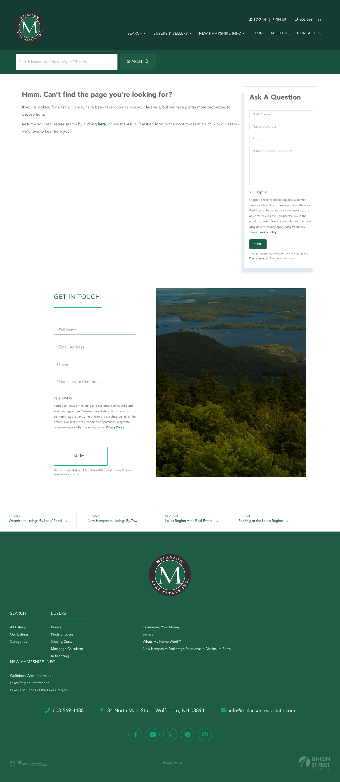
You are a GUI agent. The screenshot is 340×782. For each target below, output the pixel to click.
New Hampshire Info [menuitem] (220, 34)
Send (258, 244)
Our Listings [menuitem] (19, 634)
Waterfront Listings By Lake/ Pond (35, 521)
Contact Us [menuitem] (309, 33)
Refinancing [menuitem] (60, 656)
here (102, 124)
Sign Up (279, 20)
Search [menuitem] (134, 34)
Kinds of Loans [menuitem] (62, 634)
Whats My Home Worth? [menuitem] (162, 642)
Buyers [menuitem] (56, 627)
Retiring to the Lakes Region (260, 521)
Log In (259, 20)
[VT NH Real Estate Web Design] (314, 763)
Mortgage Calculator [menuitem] (67, 649)
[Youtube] (153, 734)
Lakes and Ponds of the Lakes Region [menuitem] (39, 690)
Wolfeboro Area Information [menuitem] (32, 676)
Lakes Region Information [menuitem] (30, 683)
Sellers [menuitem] (148, 634)
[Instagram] (205, 734)
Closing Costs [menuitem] (61, 642)
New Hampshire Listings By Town (113, 521)
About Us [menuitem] (280, 33)
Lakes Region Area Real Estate (189, 521)
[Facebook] (135, 734)
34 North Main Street (155, 710)
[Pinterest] (187, 734)
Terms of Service (279, 258)
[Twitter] (170, 734)
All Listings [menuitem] (18, 627)
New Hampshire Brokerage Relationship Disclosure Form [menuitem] (187, 649)
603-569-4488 (310, 20)
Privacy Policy (268, 232)
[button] (138, 62)
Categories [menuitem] (18, 642)
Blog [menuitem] (257, 33)
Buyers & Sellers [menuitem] (170, 34)
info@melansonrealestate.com (262, 710)
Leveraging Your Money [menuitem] (161, 627)
